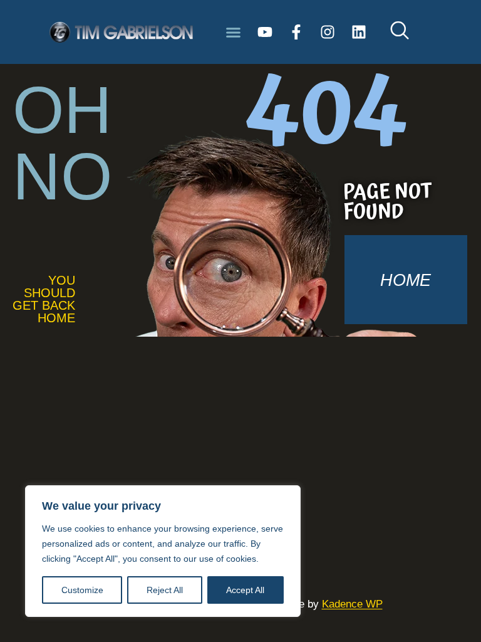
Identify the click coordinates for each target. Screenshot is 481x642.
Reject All (165, 590)
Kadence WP (352, 604)
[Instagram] (328, 32)
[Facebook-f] (296, 32)
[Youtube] (265, 32)
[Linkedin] (359, 32)
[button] (234, 32)
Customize (82, 590)
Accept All (245, 590)
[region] (163, 551)
